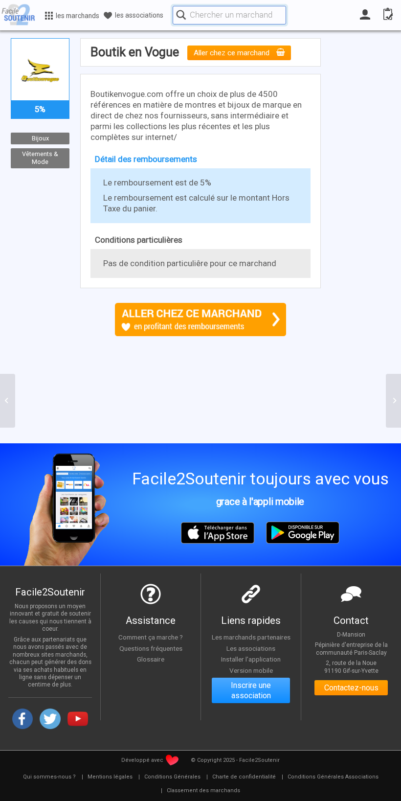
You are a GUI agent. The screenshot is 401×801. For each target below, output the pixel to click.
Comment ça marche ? (150, 637)
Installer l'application (251, 659)
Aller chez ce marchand (232, 52)
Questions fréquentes (150, 648)
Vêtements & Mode (40, 158)
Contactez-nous (351, 687)
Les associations (250, 648)
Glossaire (150, 659)
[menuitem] (49, 777)
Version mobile (251, 670)
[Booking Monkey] (7, 401)
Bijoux (40, 138)
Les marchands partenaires (251, 637)
